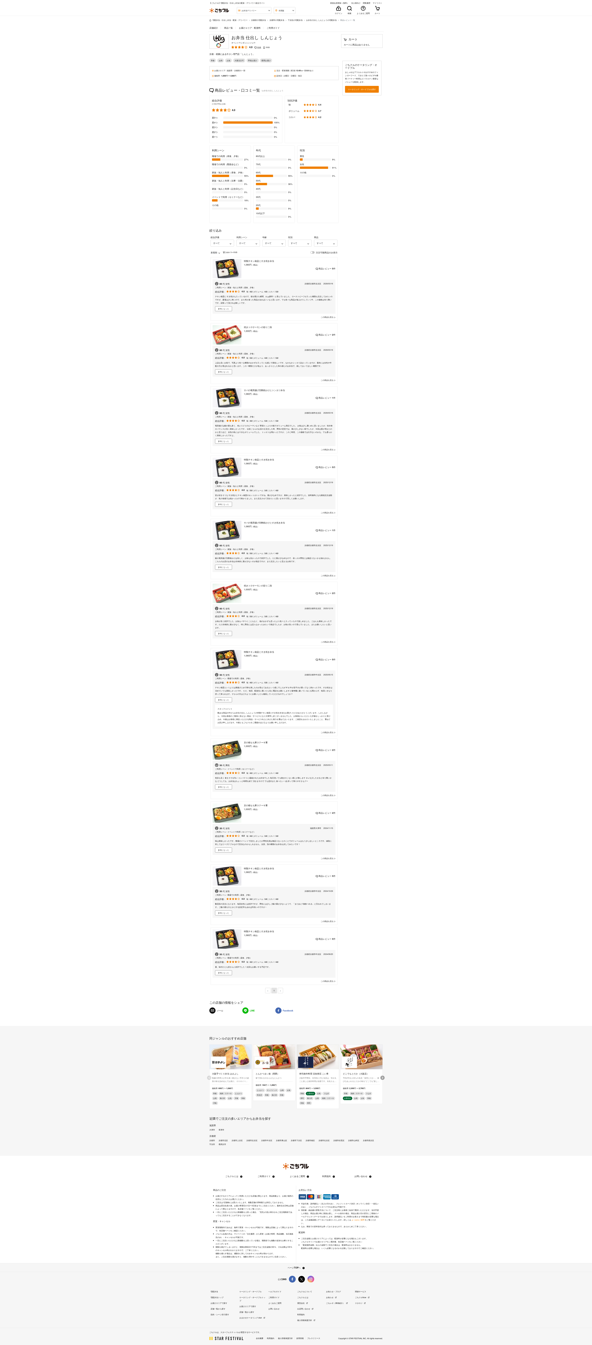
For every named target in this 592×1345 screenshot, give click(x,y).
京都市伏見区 (338, 1140)
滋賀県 (229, 70)
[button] (222, 243)
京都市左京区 (251, 1140)
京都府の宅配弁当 (258, 20)
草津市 (221, 1129)
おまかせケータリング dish (250, 1317)
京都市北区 (223, 1140)
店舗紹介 (213, 27)
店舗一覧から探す (218, 1308)
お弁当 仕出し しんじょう (256, 37)
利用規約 (326, 1176)
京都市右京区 (324, 1140)
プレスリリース (313, 1338)
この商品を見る (327, 317)
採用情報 (300, 1338)
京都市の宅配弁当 (276, 20)
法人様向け (355, 3)
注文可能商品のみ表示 (326, 252)
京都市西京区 (368, 1140)
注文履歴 (250, 1233)
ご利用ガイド (273, 27)
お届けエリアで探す (219, 1303)
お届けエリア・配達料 (249, 27)
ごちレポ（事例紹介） (335, 1303)
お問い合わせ (361, 1176)
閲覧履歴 (366, 3)
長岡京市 (222, 1144)
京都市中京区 (266, 1140)
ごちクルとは (232, 1176)
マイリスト (377, 3)
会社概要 (259, 1338)
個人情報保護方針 (304, 1320)
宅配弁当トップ (217, 1297)
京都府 (237, 70)
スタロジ (359, 1303)
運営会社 (301, 1303)
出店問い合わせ (304, 1308)
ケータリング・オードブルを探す (362, 89)
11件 (259, 47)
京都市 (212, 1140)
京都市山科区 (353, 1140)
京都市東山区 (281, 1140)
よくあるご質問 (298, 1176)
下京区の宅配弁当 (295, 20)
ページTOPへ (294, 1267)
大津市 (212, 1129)
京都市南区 (310, 1140)
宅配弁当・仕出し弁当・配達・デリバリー (230, 20)
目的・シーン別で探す (220, 1314)
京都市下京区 (296, 1140)
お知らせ (330, 1297)
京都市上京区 (237, 1140)
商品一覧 (228, 27)
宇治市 (212, 1144)
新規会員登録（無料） (339, 3)
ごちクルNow (361, 1297)
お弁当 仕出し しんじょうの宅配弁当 (321, 20)
